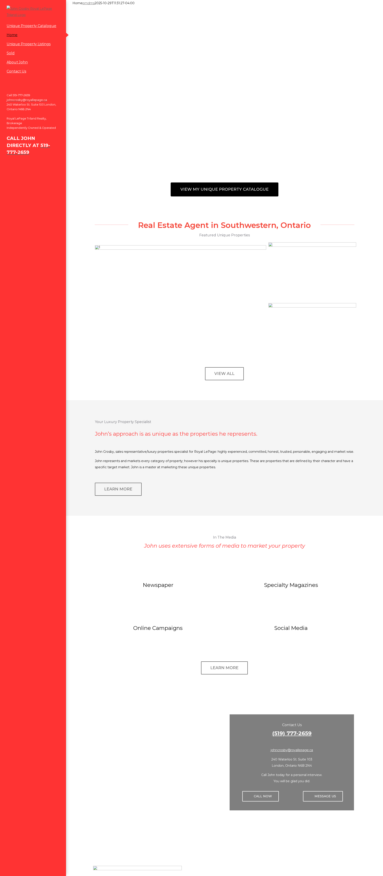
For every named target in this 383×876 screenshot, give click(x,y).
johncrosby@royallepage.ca (292, 750)
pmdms (88, 3)
